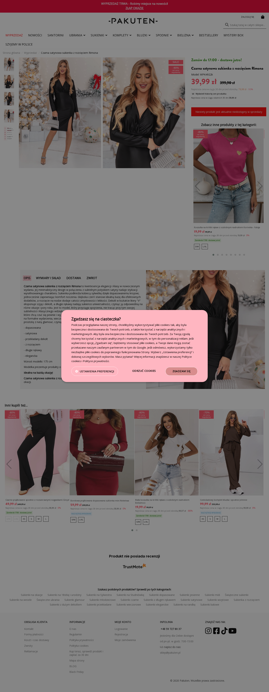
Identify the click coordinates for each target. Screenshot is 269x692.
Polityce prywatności (96, 361)
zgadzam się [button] (181, 371)
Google (141, 347)
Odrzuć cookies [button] (144, 371)
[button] (94, 371)
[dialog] (134, 346)
